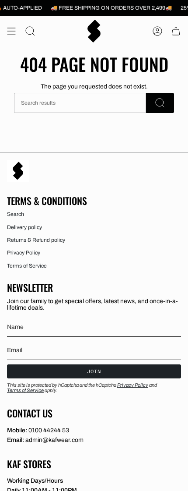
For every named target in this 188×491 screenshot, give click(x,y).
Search (15, 214)
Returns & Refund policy (36, 240)
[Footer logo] (18, 171)
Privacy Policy (23, 253)
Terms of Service (27, 266)
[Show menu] (11, 31)
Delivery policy (24, 227)
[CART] (176, 31)
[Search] (160, 103)
